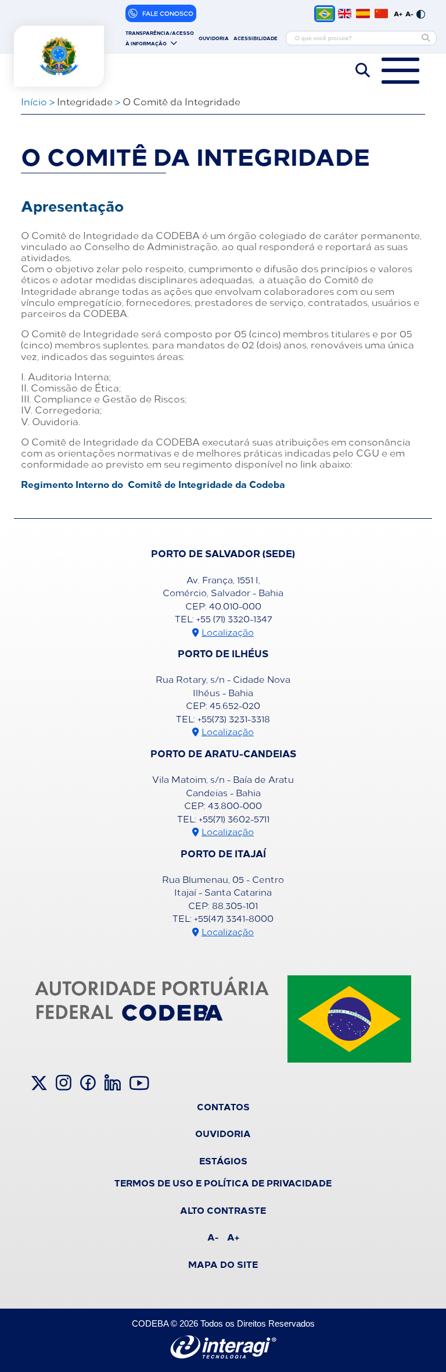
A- (409, 13)
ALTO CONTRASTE (223, 1209)
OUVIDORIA (214, 37)
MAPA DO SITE (223, 1263)
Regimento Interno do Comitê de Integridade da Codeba (153, 484)
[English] (344, 13)
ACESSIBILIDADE (255, 37)
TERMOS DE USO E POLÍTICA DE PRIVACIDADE (223, 1182)
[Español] (362, 13)
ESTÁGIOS (223, 1160)
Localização (228, 632)
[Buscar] (425, 37)
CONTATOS (223, 1106)
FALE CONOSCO (167, 13)
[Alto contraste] (420, 13)
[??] (381, 13)
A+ (398, 13)
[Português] (324, 13)
